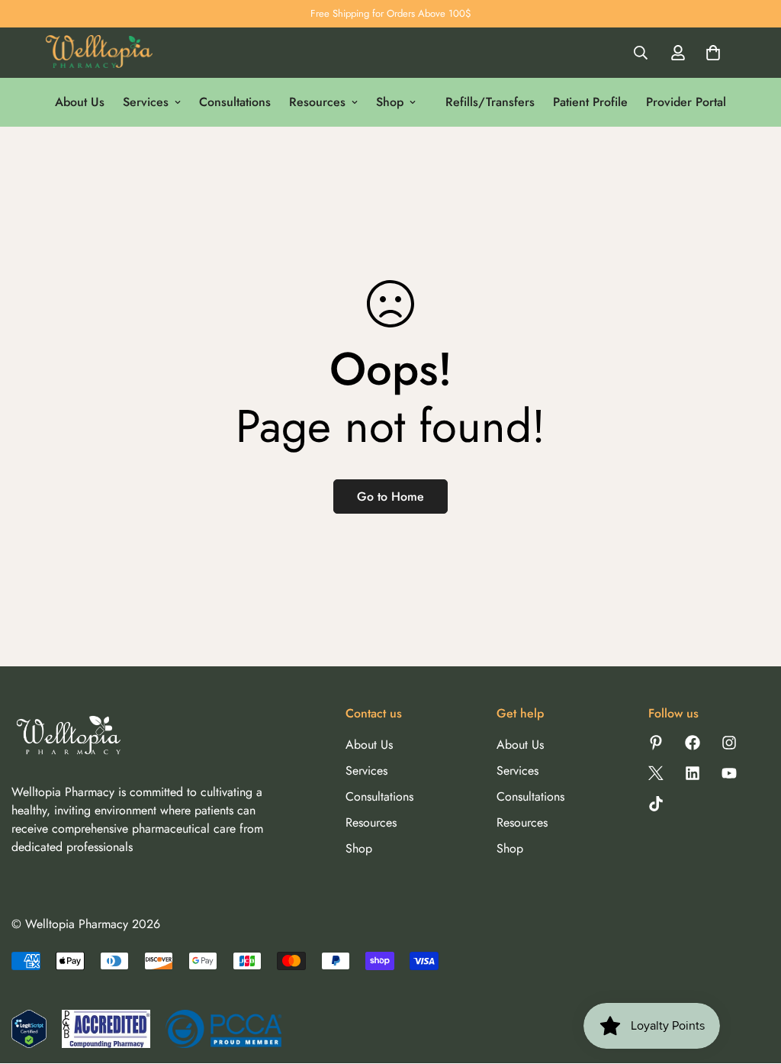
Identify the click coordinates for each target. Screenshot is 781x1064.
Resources (317, 102)
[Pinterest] (656, 742)
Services (146, 102)
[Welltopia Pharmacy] (99, 53)
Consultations (235, 102)
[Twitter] (656, 773)
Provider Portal (686, 102)
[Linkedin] (692, 773)
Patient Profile (590, 102)
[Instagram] (729, 742)
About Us (79, 102)
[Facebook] (692, 742)
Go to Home (390, 496)
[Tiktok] (656, 803)
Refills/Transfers (490, 102)
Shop (389, 102)
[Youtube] (729, 773)
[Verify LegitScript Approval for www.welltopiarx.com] (29, 1029)
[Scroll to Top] (751, 980)
